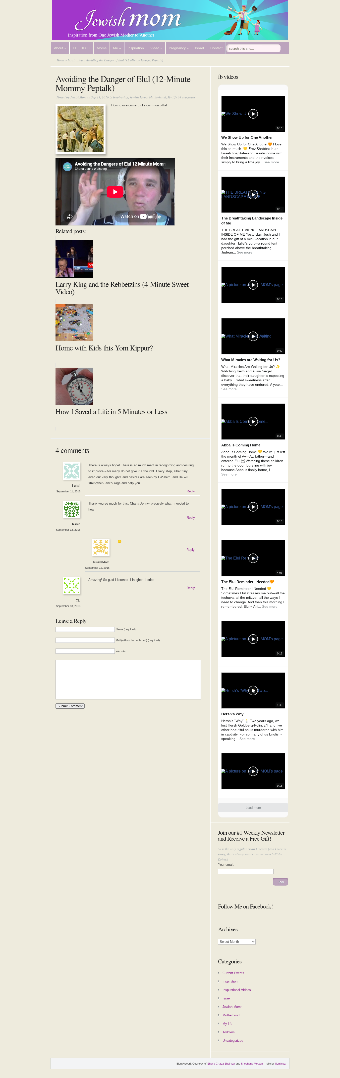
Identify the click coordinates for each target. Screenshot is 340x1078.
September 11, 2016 (68, 491)
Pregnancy (179, 48)
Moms (102, 48)
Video (156, 48)
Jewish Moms (139, 97)
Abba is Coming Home (240, 445)
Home (60, 60)
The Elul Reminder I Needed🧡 (247, 582)
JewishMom (78, 97)
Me (117, 48)
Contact (216, 48)
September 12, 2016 (68, 529)
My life (172, 97)
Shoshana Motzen (252, 1063)
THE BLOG (81, 48)
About (60, 48)
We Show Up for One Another (247, 137)
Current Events (233, 973)
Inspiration (135, 48)
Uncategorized (233, 1040)
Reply (191, 491)
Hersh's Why (232, 714)
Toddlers (229, 1032)
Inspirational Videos (237, 990)
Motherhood (157, 97)
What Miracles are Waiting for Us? (250, 360)
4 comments (187, 97)
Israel (199, 48)
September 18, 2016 (68, 605)
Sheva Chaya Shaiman (221, 1063)
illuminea (280, 1063)
